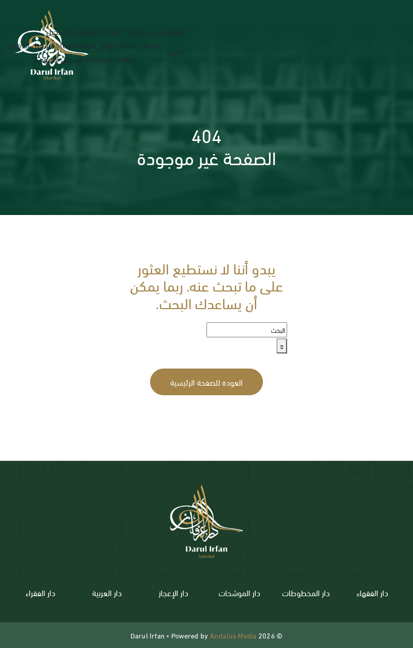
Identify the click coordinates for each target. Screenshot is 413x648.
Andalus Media (233, 635)
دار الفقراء (40, 592)
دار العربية (107, 592)
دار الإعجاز (173, 592)
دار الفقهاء (372, 592)
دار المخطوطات (306, 592)
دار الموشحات (239, 592)
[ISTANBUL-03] (206, 479)
